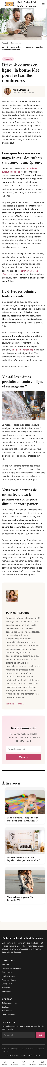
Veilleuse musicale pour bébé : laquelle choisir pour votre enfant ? (23, 859)
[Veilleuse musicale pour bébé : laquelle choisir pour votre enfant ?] (25, 840)
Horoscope (6, 991)
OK (40, 1035)
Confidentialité (26, 1055)
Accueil (5, 43)
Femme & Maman (9, 980)
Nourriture (6, 988)
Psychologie (7, 972)
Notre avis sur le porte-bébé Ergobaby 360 (20, 898)
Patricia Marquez (21, 90)
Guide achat (16, 43)
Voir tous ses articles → (16, 704)
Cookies (37, 1055)
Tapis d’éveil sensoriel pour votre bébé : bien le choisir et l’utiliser (22, 819)
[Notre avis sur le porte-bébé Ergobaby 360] (25, 880)
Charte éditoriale (9, 1015)
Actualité (5, 964)
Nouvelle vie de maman (11, 968)
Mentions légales (13, 1055)
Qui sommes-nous (9, 1003)
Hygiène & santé (8, 976)
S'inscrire (23, 757)
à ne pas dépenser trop (23, 349)
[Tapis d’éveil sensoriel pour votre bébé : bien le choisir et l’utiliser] (25, 800)
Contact (5, 1007)
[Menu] (43, 4)
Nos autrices (7, 1011)
